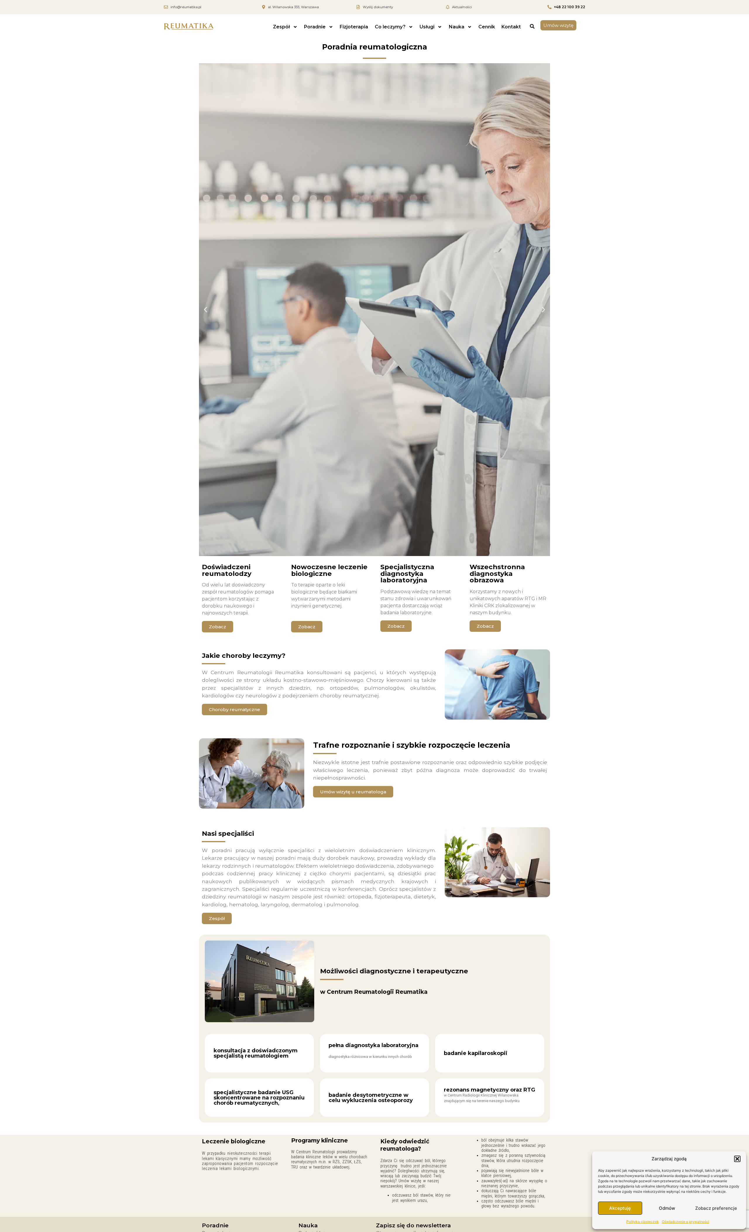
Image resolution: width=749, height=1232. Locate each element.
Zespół (281, 27)
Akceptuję (620, 1208)
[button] (737, 1159)
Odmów (667, 1208)
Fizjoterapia (354, 27)
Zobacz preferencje (716, 1208)
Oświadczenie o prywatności (685, 1221)
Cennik (486, 27)
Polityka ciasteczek (642, 1221)
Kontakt (511, 27)
